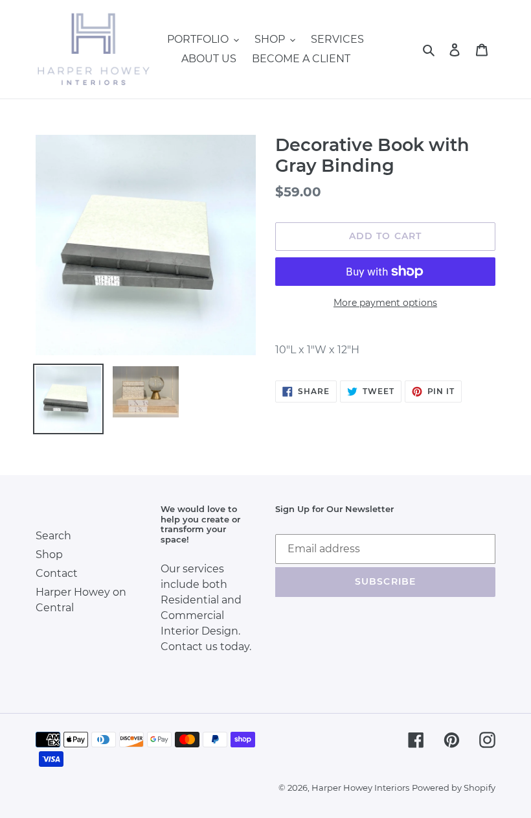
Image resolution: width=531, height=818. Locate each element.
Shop (49, 554)
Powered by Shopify (453, 787)
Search (53, 536)
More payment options (385, 303)
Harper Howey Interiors (360, 787)
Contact (57, 573)
